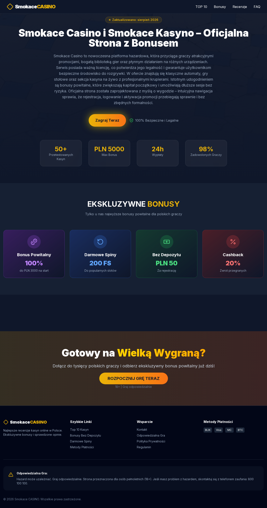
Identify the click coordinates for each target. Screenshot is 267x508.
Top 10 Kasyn (79, 429)
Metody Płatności (82, 447)
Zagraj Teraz (107, 120)
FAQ (257, 7)
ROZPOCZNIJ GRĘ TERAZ (134, 378)
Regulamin (144, 447)
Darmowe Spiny (81, 441)
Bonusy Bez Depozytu (85, 435)
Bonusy (220, 7)
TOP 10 (201, 7)
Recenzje (240, 7)
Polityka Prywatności (151, 441)
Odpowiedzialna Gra (151, 435)
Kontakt (142, 429)
